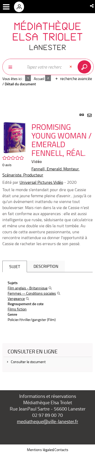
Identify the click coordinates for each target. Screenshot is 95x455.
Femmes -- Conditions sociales (32, 293)
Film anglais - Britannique (28, 287)
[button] (92, 6)
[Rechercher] (50, 288)
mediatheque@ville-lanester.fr (47, 421)
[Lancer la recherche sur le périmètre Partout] (85, 67)
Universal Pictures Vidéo (41, 182)
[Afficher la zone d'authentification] (21, 6)
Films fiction (17, 308)
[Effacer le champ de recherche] (71, 67)
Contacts (61, 449)
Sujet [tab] (14, 266)
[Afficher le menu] (6, 7)
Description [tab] (46, 266)
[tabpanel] (47, 245)
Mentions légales (40, 449)
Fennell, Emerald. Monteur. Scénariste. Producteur (40, 172)
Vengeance (16, 298)
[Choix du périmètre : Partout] (13, 67)
